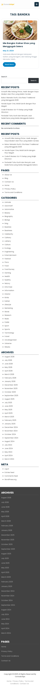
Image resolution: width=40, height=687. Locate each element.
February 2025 (10, 420)
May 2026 (8, 367)
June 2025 (9, 406)
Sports (7, 329)
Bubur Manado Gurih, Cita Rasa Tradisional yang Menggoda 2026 (18, 98)
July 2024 (8, 445)
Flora (7, 262)
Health (7, 276)
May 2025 (8, 409)
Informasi (8, 287)
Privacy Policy (10, 189)
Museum (8, 315)
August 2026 (9, 356)
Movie (7, 311)
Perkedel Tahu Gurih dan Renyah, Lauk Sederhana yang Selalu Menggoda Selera (17, 116)
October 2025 (10, 392)
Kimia (7, 297)
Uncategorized (10, 340)
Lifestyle (8, 304)
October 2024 (10, 434)
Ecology (8, 248)
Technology (9, 333)
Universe (8, 343)
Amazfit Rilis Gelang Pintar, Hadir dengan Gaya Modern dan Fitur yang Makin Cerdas (19, 92)
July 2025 (8, 402)
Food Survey (9, 269)
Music (7, 319)
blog (6, 223)
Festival (8, 259)
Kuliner (7, 301)
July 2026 (8, 360)
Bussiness (8, 230)
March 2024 (9, 459)
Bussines (8, 227)
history (7, 283)
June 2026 (9, 364)
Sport (7, 326)
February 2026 (10, 378)
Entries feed (9, 472)
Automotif (9, 206)
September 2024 (11, 438)
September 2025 (11, 395)
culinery (8, 241)
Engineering (9, 251)
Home (7, 185)
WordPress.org (10, 479)
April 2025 (9, 413)
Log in (7, 469)
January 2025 (10, 424)
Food (7, 266)
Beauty (7, 213)
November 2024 (11, 431)
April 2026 (9, 371)
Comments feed (11, 476)
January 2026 (10, 381)
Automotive (9, 209)
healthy (8, 280)
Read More (9, 64)
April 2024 (9, 455)
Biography (9, 216)
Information (9, 290)
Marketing (9, 308)
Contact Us (9, 182)
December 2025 (11, 385)
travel (7, 336)
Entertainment (10, 255)
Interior (7, 294)
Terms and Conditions (13, 192)
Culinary (8, 237)
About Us (8, 175)
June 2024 (9, 448)
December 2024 (11, 427)
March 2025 (9, 416)
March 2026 (9, 374)
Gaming (8, 273)
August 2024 (9, 441)
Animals (8, 202)
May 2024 (8, 452)
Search (4, 76)
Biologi (7, 220)
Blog (6, 178)
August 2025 (9, 399)
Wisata (7, 347)
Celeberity (9, 234)
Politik (7, 322)
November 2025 (11, 388)
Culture (7, 244)
